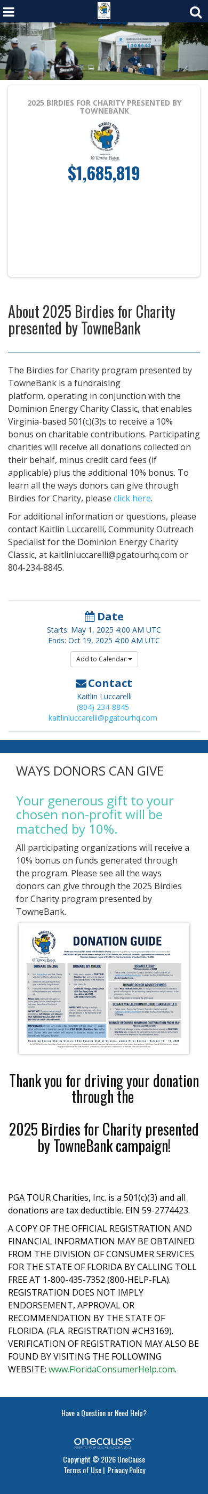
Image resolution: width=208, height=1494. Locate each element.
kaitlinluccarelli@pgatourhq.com (103, 718)
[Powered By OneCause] (103, 1442)
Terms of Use (82, 1469)
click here (132, 498)
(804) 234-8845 (103, 707)
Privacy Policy (126, 1469)
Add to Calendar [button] (102, 659)
